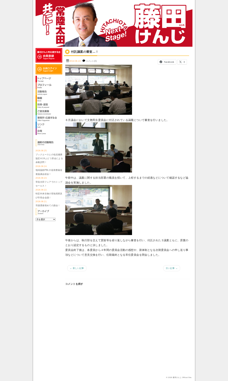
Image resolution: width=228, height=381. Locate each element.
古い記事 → (172, 268)
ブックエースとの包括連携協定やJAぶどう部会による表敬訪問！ (49, 158)
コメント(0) (91, 61)
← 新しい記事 (77, 268)
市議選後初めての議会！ (48, 205)
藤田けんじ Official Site (182, 377)
